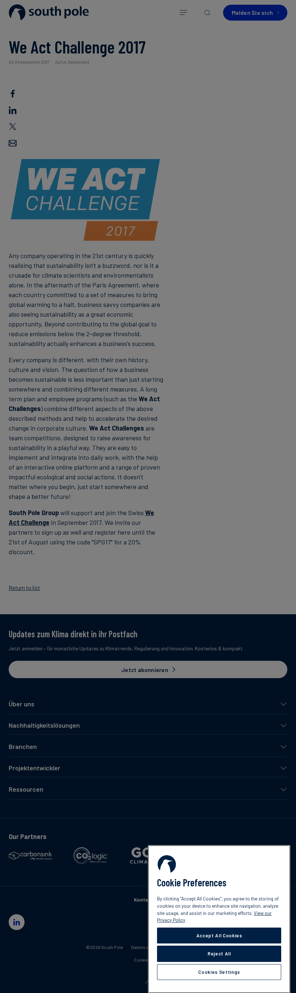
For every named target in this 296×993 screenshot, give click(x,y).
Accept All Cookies (219, 935)
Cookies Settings (219, 972)
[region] (219, 919)
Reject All (219, 953)
